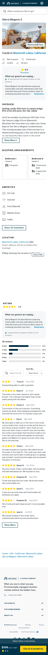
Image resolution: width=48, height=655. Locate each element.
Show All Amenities (14, 227)
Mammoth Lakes (23, 53)
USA (11, 553)
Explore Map (37, 254)
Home (5, 553)
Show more (10, 140)
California (40, 53)
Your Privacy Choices (28, 632)
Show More (10, 525)
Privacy (41, 625)
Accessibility (13, 632)
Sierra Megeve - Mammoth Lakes (17, 556)
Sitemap (28, 625)
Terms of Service (24, 627)
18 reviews (24, 73)
